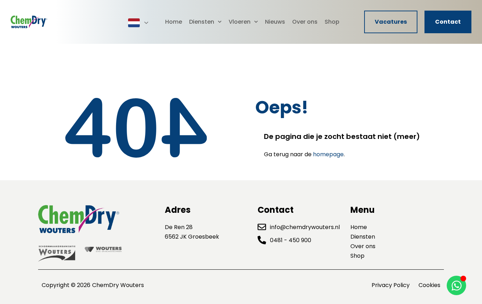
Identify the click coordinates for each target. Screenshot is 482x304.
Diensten (201, 21)
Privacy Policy (391, 285)
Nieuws (275, 21)
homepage (328, 154)
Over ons (305, 21)
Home (173, 21)
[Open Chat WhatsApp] (456, 285)
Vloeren (240, 21)
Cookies (429, 285)
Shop (332, 21)
